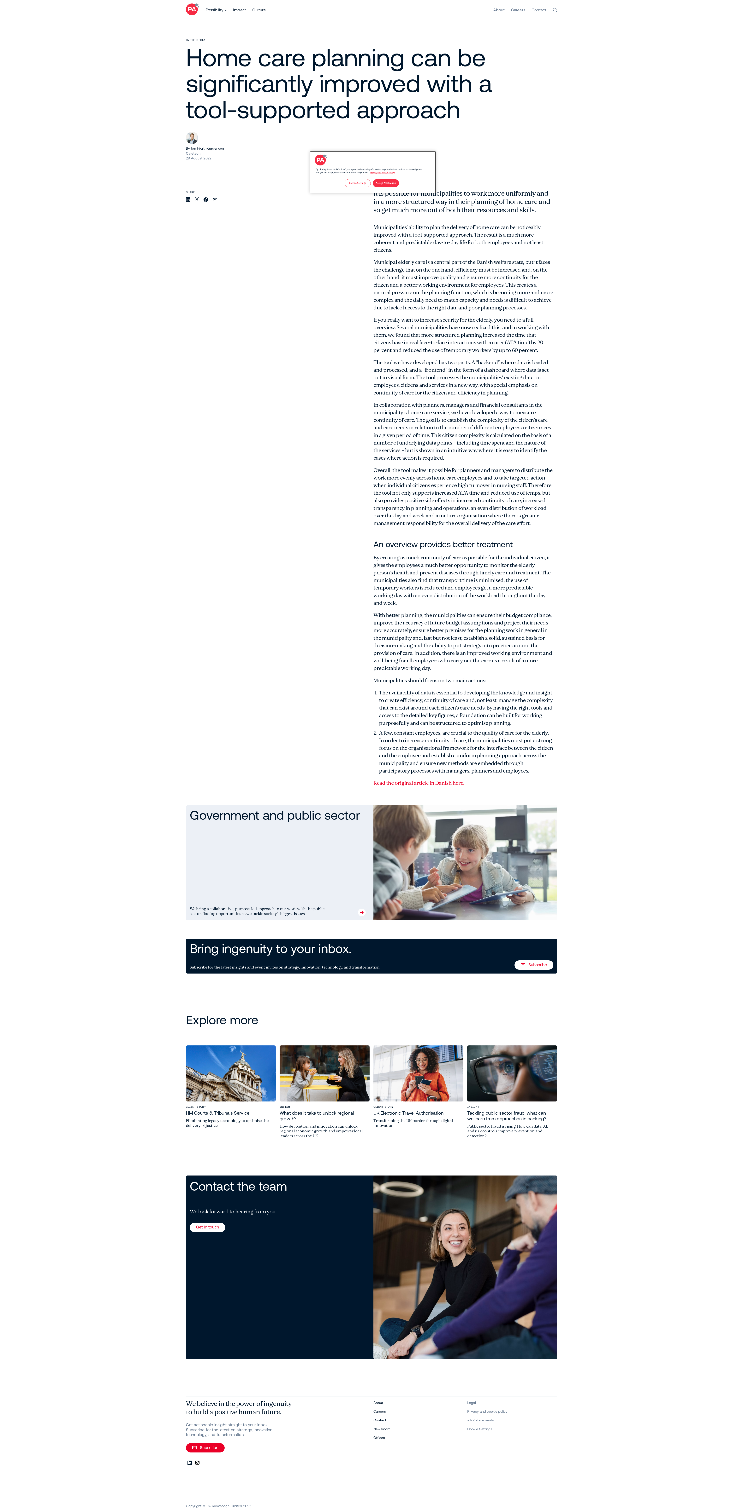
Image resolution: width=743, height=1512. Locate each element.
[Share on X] (197, 199)
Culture (259, 10)
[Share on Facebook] (206, 200)
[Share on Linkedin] (188, 199)
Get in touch (207, 1227)
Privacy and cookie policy (382, 172)
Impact (239, 10)
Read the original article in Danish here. (418, 783)
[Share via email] (215, 200)
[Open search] (555, 10)
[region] (373, 172)
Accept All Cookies (386, 183)
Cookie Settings (479, 1429)
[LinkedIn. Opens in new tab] (190, 1463)
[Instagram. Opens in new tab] (197, 1463)
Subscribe (537, 964)
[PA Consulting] (192, 10)
